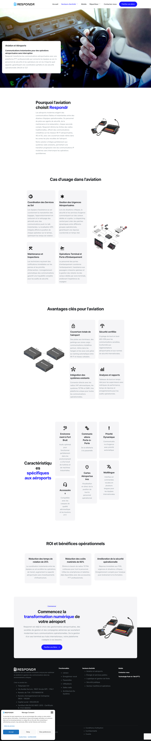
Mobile (83, 4)
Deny (28, 732)
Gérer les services (9, 726)
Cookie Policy (23, 737)
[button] (52, 712)
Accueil (55, 4)
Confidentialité (32, 737)
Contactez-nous (110, 4)
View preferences (45, 732)
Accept (11, 732)
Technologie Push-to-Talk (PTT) (129, 676)
